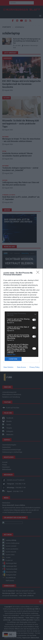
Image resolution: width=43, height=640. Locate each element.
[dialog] (21, 320)
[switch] (34, 320)
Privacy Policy (34, 367)
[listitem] (21, 314)
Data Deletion (8, 367)
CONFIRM (13, 359)
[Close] (38, 273)
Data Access (21, 367)
